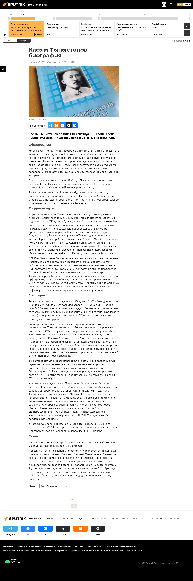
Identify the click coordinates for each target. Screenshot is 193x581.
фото (145, 518)
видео (135, 518)
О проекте (8, 546)
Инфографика (159, 518)
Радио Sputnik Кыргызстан (93, 518)
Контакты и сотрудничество (57, 546)
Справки (33, 486)
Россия (115, 518)
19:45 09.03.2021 (37, 62)
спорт (125, 518)
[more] (3, 69)
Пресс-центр (177, 518)
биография (65, 486)
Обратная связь (134, 550)
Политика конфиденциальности (120, 546)
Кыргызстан (53, 518)
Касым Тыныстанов (49, 486)
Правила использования (29, 546)
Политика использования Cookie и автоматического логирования (35, 550)
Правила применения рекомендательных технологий (97, 550)
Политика (69, 518)
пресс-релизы (94, 546)
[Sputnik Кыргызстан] (15, 7)
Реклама (79, 546)
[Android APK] (12, 561)
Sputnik (34, 119)
